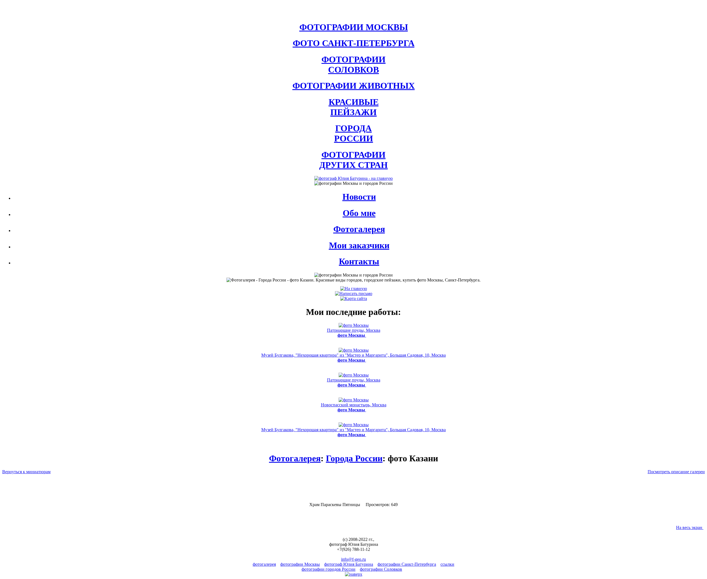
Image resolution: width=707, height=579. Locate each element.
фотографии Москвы (300, 564)
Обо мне (359, 213)
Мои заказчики (359, 245)
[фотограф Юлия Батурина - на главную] (353, 178)
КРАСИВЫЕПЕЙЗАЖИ (354, 107)
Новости (359, 197)
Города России (354, 458)
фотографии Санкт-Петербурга (407, 564)
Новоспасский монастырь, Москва (353, 407)
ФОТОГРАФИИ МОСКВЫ (353, 27)
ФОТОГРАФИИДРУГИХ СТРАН (353, 160)
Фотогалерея (359, 229)
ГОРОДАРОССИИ (353, 133)
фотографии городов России (328, 569)
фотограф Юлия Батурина (348, 564)
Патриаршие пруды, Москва (353, 333)
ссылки (447, 564)
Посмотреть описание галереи (676, 471)
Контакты (359, 261)
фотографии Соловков (381, 569)
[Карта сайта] (353, 298)
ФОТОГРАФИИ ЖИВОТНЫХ (353, 86)
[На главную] (353, 288)
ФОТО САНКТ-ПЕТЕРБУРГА (354, 43)
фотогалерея (264, 564)
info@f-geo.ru (353, 559)
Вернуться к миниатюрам (26, 471)
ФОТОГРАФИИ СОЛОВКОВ (353, 64)
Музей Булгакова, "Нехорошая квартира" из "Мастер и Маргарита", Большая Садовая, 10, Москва (353, 357)
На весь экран (689, 527)
